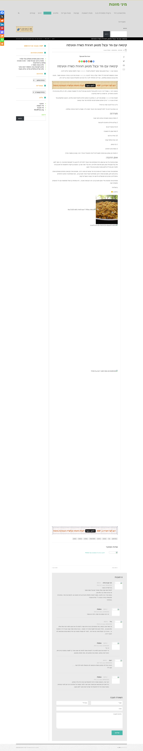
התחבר (41, 103)
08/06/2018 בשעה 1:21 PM (101, 679)
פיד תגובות (40, 108)
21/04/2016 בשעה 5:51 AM (101, 645)
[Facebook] (93, 60)
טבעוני (104, 538)
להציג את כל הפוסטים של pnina (95, 553)
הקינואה (83, 71)
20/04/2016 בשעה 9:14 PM (104, 624)
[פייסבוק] (123, 57)
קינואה (82, 75)
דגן (110, 91)
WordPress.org (39, 110)
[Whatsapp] (82, 60)
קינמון (74, 538)
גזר (110, 71)
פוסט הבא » (54, 567)
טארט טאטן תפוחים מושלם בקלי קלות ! (32, 59)
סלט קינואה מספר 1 (37, 65)
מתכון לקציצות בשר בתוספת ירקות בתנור (31, 67)
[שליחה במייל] (123, 69)
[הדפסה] (123, 65)
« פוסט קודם (115, 567)
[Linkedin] (86, 60)
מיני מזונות (118, 4)
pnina (108, 50)
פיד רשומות (40, 106)
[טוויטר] (123, 61)
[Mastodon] (2, 32)
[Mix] (2, 36)
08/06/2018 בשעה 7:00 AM (104, 663)
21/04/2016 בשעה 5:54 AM (101, 612)
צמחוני (85, 538)
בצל (108, 100)
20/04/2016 (114, 50)
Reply (99, 583)
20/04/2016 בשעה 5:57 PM (104, 585)
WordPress (124, 747)
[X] (91, 60)
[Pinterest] (84, 60)
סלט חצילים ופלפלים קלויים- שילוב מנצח (31, 69)
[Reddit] (89, 60)
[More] (79, 60)
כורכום (98, 538)
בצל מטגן (114, 538)
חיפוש (125, 28)
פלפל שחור (92, 538)
